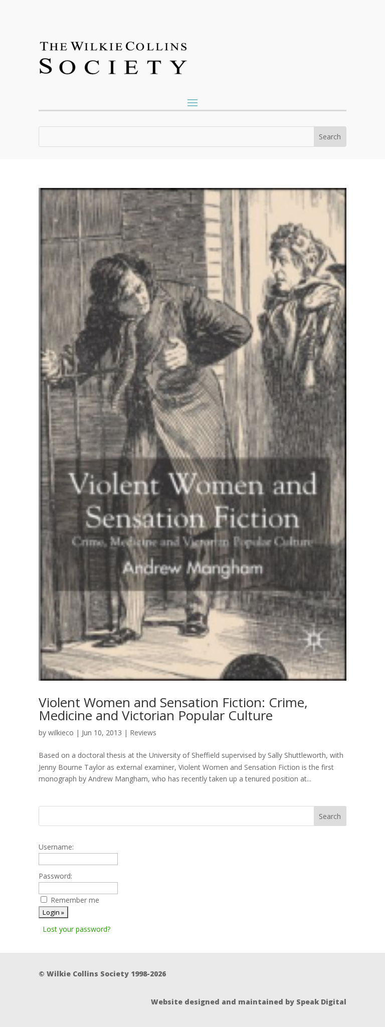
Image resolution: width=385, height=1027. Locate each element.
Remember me (75, 900)
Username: (56, 847)
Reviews (143, 732)
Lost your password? (76, 929)
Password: (55, 876)
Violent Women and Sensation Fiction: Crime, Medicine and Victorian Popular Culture (173, 708)
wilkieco (61, 732)
